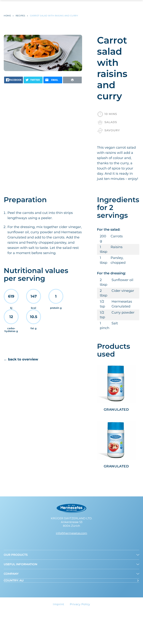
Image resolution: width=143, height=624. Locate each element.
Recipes (20, 16)
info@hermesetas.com (71, 533)
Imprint (58, 604)
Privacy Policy (80, 604)
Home (7, 16)
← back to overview (21, 359)
